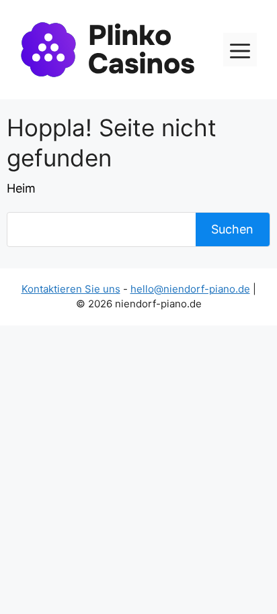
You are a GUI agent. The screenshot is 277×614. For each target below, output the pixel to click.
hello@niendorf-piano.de (190, 289)
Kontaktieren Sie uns (71, 289)
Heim (21, 188)
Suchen (232, 229)
